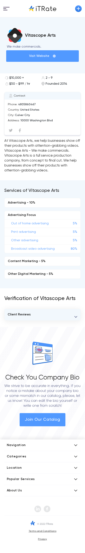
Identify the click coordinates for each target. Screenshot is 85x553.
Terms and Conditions (43, 531)
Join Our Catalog (42, 420)
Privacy (42, 539)
